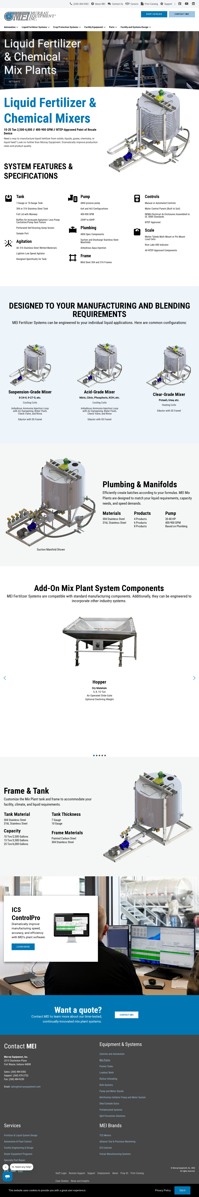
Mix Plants (105, 1060)
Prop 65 (124, 1173)
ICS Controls (106, 1147)
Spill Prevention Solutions (112, 1116)
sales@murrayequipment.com (26, 1086)
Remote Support (77, 1173)
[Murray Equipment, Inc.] (61, 17)
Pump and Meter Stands (112, 1091)
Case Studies (62, 1180)
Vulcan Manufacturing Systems (115, 1153)
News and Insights (80, 1180)
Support (91, 1173)
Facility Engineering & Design (18, 1147)
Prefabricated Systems (111, 1109)
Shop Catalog (154, 14)
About (115, 1173)
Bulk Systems (106, 1084)
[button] (4, 677)
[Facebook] (180, 4)
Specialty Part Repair (14, 1160)
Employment (103, 1173)
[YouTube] (187, 4)
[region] (99, 61)
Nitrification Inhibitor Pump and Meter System (123, 1097)
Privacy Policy (163, 1190)
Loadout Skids (107, 1072)
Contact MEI (182, 14)
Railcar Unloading (108, 1078)
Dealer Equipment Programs (18, 1153)
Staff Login (61, 1173)
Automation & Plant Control (18, 1141)
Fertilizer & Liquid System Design (20, 1135)
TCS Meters (105, 1135)
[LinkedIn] (192, 4)
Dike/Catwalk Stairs (109, 1103)
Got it (182, 1190)
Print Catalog (137, 1173)
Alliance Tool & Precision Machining (117, 1141)
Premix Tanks (106, 1066)
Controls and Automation (112, 1053)
